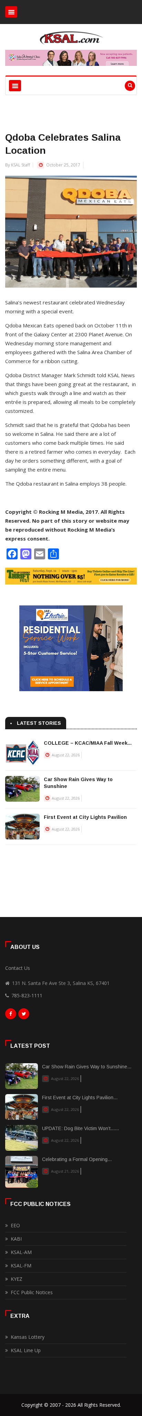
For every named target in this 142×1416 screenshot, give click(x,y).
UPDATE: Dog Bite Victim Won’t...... (80, 1128)
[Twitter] (23, 1015)
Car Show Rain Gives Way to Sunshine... (86, 1066)
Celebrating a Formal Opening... (77, 1159)
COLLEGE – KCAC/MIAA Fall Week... (88, 743)
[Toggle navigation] (11, 12)
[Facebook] (10, 1015)
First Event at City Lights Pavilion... (80, 1097)
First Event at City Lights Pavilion (85, 817)
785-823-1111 (26, 995)
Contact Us (17, 968)
